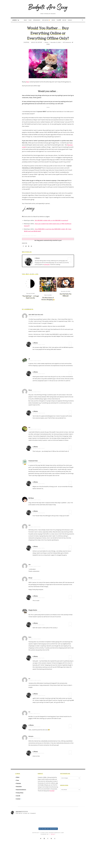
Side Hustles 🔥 (46, 20)
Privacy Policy (19, 792)
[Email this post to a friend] (31, 246)
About (25, 20)
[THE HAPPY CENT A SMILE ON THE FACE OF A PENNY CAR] (38, 821)
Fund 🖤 (59, 20)
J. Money (35, 343)
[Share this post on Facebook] (23, 246)
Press (17, 780)
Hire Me (64, 20)
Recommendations (21, 789)
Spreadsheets (36, 20)
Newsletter (19, 786)
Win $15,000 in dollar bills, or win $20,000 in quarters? (51, 220)
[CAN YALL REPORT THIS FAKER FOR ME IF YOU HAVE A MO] (76, 821)
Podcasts (18, 783)
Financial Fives (33, 460)
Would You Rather (36, 42)
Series (53, 20)
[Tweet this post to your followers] (26, 246)
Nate (27, 82)
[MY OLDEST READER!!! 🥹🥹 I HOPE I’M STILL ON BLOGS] (20, 821)
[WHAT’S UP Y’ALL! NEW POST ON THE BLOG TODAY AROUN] (57, 821)
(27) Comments (67, 42)
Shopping (26, 42)
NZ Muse (31, 498)
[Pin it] (28, 246)
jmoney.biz (47, 264)
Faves (30, 20)
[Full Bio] (52, 790)
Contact (70, 20)
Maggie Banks (32, 610)
